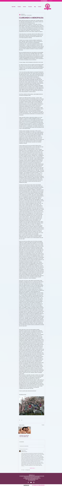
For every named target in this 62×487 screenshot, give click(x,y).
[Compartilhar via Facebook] (19, 420)
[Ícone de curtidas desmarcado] (21, 470)
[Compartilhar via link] (21, 420)
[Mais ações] (43, 451)
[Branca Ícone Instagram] (34, 482)
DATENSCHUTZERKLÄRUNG (38, 485)
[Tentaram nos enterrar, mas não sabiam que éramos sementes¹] (24, 430)
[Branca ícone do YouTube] (31, 482)
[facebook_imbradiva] (28, 482)
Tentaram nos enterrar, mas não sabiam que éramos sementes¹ (24, 436)
